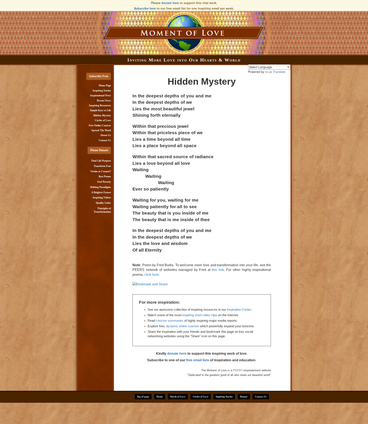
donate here (170, 3)
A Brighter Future (101, 192)
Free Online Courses (100, 125)
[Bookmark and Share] (150, 284)
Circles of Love (103, 120)
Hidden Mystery (102, 115)
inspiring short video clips (199, 315)
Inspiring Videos (102, 197)
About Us (105, 135)
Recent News (104, 100)
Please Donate (99, 150)
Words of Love (177, 396)
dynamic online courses (182, 326)
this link (218, 270)
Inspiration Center (239, 309)
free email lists (197, 360)
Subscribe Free (98, 76)
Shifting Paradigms (100, 187)
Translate (279, 72)
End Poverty (104, 181)
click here (151, 274)
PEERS (238, 370)
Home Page (105, 85)
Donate (243, 396)
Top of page (143, 396)
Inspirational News (100, 95)
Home (160, 396)
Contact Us (105, 140)
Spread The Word (101, 130)
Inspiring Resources (100, 105)
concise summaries (169, 320)
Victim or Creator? (100, 171)
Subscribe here (145, 8)
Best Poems (105, 176)
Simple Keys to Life (100, 110)
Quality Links (103, 202)
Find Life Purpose (101, 160)
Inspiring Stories (102, 90)
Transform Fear (102, 166)
